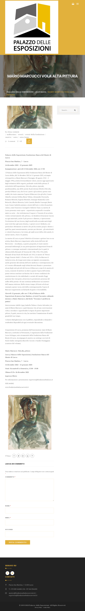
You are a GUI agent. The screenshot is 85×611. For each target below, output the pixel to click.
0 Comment (11, 141)
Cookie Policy (46, 607)
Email (8, 518)
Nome (8, 506)
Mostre (8, 137)
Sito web (9, 530)
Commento (10, 477)
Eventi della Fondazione (34, 134)
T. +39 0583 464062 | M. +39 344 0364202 (23, 589)
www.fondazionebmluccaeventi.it (17, 387)
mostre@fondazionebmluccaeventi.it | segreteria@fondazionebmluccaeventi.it (23, 594)
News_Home (24, 137)
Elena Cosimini (13, 132)
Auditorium (11, 134)
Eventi (20, 134)
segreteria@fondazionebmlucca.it (41, 380)
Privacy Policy (38, 607)
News (15, 137)
